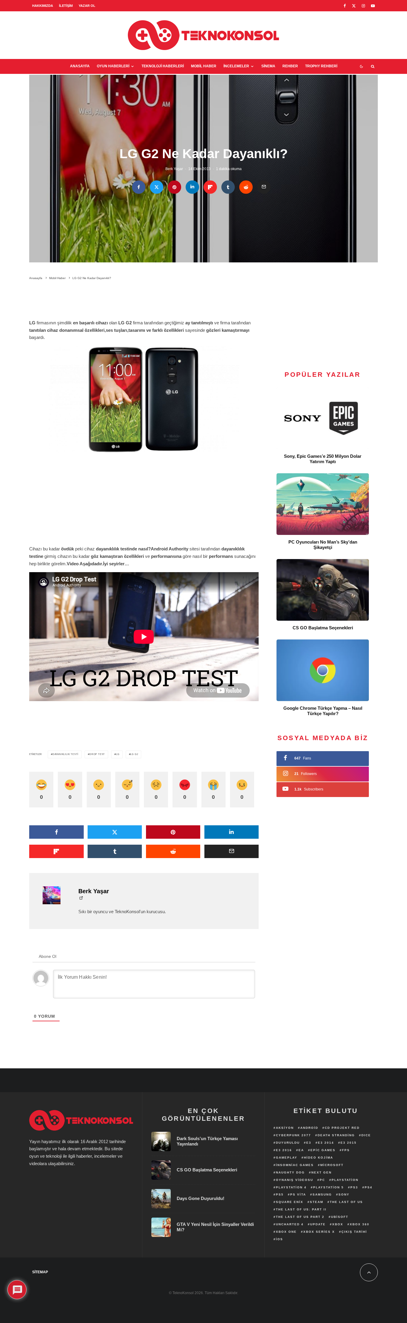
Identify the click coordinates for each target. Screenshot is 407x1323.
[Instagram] (363, 6)
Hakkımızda (42, 5)
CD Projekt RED (342, 1127)
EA (301, 1150)
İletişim (66, 5)
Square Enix (289, 1202)
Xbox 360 (359, 1224)
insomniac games (295, 1165)
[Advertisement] (143, 301)
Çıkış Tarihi (354, 1231)
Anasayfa (80, 66)
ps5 (280, 1194)
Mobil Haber (203, 66)
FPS (346, 1150)
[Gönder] (246, 187)
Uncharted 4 (290, 1224)
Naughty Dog (290, 1172)
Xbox (337, 1224)
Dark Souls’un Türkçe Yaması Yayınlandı (207, 1141)
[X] (354, 6)
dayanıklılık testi (65, 754)
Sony (343, 1194)
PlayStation (345, 1180)
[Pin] (174, 187)
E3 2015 (349, 1142)
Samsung (322, 1194)
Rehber (290, 66)
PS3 (354, 1187)
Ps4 (368, 1187)
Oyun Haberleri (113, 66)
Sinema (268, 66)
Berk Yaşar (174, 169)
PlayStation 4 (291, 1187)
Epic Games (322, 1150)
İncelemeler (236, 66)
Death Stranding (336, 1135)
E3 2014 (326, 1142)
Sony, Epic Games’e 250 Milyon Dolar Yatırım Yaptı (322, 459)
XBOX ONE (286, 1231)
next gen (321, 1172)
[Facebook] (345, 6)
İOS (279, 1239)
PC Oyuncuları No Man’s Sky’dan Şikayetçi (322, 544)
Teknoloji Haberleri (163, 66)
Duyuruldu (288, 1142)
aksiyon (285, 1127)
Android (309, 1127)
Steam (316, 1202)
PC (322, 1180)
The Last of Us (346, 1202)
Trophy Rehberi (321, 66)
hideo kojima (318, 1157)
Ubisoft (339, 1216)
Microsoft (332, 1165)
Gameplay (286, 1157)
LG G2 (134, 754)
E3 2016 (284, 1150)
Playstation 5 (328, 1187)
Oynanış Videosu (294, 1180)
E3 (308, 1142)
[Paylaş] (138, 187)
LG (117, 754)
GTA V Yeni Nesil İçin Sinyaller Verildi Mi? (215, 1227)
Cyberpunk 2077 (293, 1135)
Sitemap (40, 1272)
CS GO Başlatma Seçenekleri (323, 627)
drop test (97, 754)
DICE (366, 1135)
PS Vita (298, 1194)
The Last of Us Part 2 (300, 1216)
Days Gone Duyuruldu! (200, 1198)
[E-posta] (264, 187)
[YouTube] (373, 6)
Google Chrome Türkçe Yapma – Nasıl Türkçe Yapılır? (322, 711)
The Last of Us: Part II (301, 1209)
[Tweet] (156, 187)
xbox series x (319, 1231)
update (318, 1224)
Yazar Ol (87, 5)
